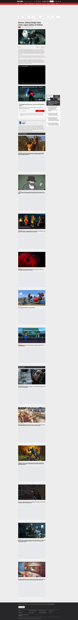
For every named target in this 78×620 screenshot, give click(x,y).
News (19, 27)
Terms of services (30, 113)
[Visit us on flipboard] (47, 1)
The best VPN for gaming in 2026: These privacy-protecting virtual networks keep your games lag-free (53, 103)
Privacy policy (51, 610)
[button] (60, 1)
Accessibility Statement (42, 612)
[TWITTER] (23, 123)
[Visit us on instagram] (42, 1)
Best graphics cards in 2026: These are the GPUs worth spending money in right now (53, 114)
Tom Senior (23, 27)
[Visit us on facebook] (40, 1)
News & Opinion (31, 3)
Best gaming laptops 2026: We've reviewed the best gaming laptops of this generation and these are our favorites (53, 108)
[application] (31, 75)
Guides (44, 3)
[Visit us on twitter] (41, 1)
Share (20, 47)
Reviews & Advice (39, 3)
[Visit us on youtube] (44, 1)
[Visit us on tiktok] (48, 1)
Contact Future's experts (32, 610)
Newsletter (52, 3)
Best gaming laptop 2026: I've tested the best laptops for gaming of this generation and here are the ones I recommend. (53, 119)
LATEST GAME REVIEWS (56, 96)
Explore (57, 3)
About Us (19, 610)
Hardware (25, 3)
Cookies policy (20, 612)
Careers (50, 612)
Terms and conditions (42, 610)
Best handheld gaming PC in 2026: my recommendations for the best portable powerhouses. (53, 124)
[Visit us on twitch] (45, 1)
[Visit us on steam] (38, 1)
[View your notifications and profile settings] (59, 1)
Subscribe (51, 1)
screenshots (33, 55)
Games (21, 3)
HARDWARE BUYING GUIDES (50, 96)
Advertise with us (31, 612)
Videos (48, 3)
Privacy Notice (23, 114)
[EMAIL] (25, 123)
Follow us (39, 47)
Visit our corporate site (50, 604)
